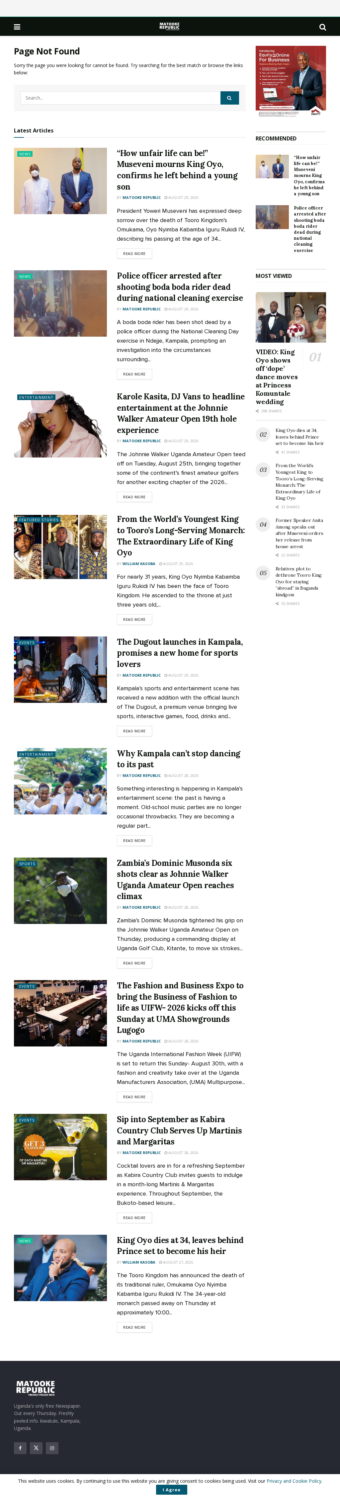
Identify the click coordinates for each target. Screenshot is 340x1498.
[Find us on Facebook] (20, 1448)
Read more (137, 253)
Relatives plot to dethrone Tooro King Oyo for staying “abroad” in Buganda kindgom (299, 582)
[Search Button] (322, 26)
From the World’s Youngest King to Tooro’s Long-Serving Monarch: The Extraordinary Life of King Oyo (299, 481)
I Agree (172, 1490)
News (25, 153)
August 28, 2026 (182, 775)
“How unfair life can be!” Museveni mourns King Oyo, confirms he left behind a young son (309, 176)
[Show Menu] (17, 26)
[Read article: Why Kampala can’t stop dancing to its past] (60, 781)
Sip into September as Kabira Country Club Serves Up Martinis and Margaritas (179, 1130)
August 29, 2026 (182, 197)
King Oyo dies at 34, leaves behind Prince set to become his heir (300, 436)
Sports (27, 863)
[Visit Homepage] (170, 26)
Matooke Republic (142, 197)
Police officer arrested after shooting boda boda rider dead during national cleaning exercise (180, 287)
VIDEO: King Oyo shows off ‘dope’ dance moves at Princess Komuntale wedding (277, 377)
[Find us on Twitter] (36, 1448)
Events (27, 642)
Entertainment (36, 397)
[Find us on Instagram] (52, 1448)
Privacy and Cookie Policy (294, 1481)
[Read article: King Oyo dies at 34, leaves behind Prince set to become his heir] (60, 1268)
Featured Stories (38, 519)
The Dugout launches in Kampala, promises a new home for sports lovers (180, 653)
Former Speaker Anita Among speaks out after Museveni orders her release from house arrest (299, 533)
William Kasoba (139, 563)
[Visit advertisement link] (291, 82)
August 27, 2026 (177, 1262)
